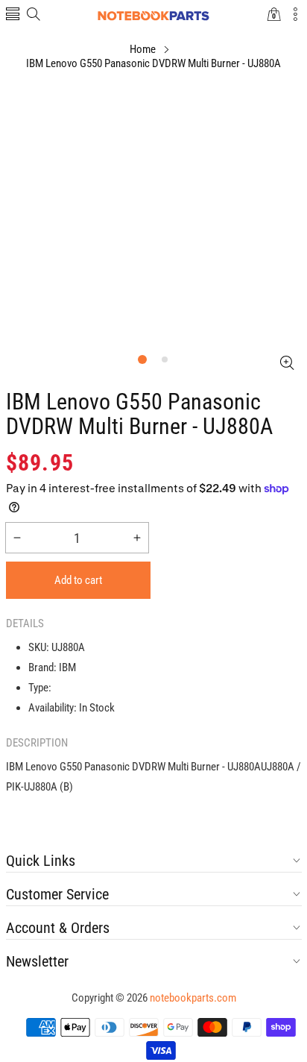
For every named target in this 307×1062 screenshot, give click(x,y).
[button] (12, 15)
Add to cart (78, 580)
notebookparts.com (193, 998)
